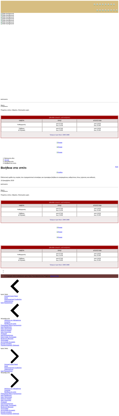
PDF (116, 167)
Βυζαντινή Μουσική (7, 338)
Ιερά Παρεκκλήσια (6, 303)
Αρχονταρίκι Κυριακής (8, 342)
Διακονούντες (8, 301)
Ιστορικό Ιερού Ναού (11, 296)
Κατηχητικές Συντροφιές (8, 337)
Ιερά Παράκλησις (6, 327)
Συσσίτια (7, 322)
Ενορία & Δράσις (6, 343)
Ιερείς (6, 298)
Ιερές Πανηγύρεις (6, 328)
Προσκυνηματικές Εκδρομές (10, 345)
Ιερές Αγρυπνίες (6, 332)
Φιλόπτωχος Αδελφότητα (12, 320)
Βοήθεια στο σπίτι (10, 323)
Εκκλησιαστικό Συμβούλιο (13, 299)
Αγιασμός (4, 333)
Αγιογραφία (4, 340)
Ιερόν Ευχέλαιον (6, 330)
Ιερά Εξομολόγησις (7, 335)
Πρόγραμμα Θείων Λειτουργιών (11, 325)
